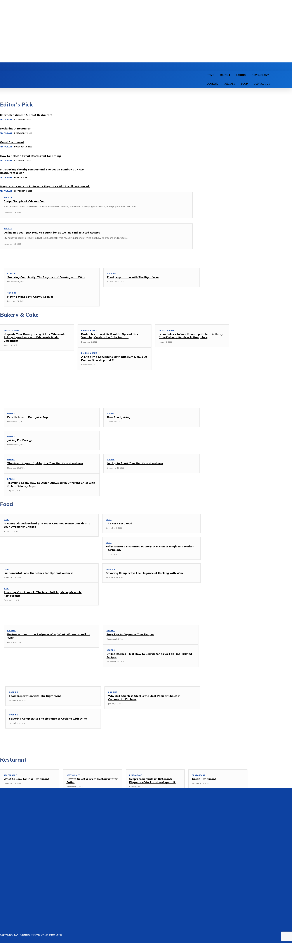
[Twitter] (39, 939)
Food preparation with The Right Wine (133, 277)
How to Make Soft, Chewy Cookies (30, 296)
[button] (287, 79)
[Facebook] (2, 939)
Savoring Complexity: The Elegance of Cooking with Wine (46, 277)
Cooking (11, 273)
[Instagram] (21, 939)
